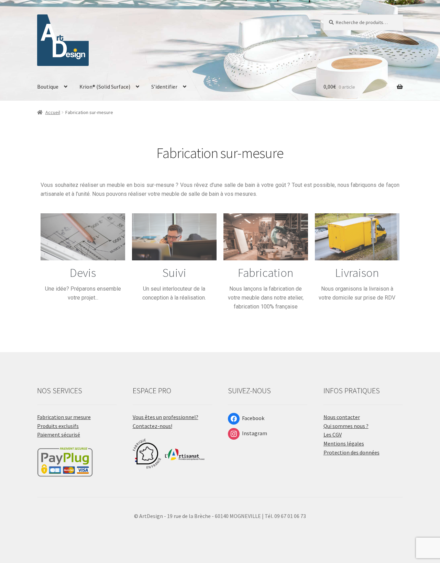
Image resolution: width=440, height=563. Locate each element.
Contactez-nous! (152, 426)
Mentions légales (343, 443)
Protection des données (351, 452)
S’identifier (164, 86)
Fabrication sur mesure (64, 417)
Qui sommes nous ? (345, 426)
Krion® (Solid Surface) (104, 86)
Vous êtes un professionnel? (165, 417)
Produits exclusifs (58, 426)
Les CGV (332, 434)
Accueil (52, 112)
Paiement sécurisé (58, 434)
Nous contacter (341, 417)
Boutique (47, 86)
